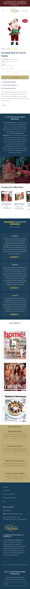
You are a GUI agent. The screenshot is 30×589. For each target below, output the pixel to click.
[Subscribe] (25, 584)
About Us (5, 487)
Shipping (3, 61)
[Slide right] (18, 214)
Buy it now (15, 77)
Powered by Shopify (23, 564)
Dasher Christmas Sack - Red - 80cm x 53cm (7, 205)
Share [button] (4, 105)
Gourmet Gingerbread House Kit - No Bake (19, 204)
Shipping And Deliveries (9, 497)
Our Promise (6, 490)
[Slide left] (11, 214)
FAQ (4, 501)
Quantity (3, 64)
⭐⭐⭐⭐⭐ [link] (14, 257)
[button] (3, 10)
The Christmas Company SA (12, 564)
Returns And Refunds (9, 494)
